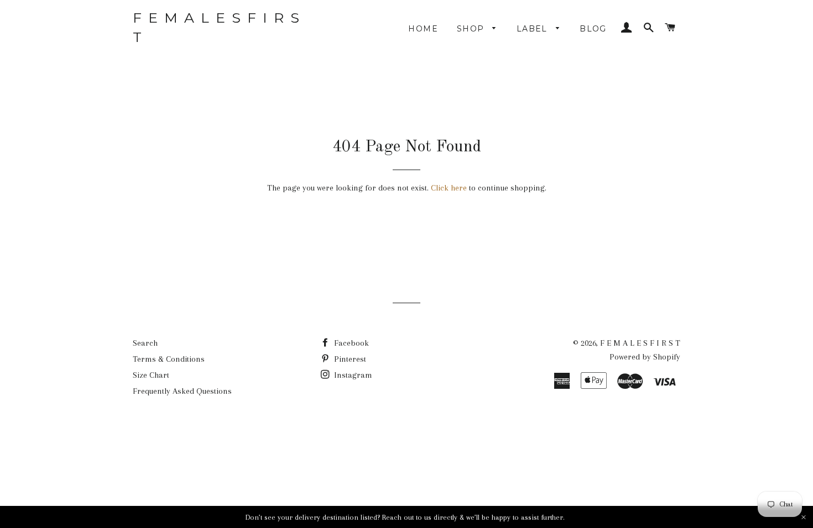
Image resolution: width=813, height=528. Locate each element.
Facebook (350, 343)
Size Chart (151, 375)
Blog (593, 29)
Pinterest (349, 359)
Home (423, 29)
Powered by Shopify (644, 357)
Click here (449, 188)
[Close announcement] (803, 517)
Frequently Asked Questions (182, 391)
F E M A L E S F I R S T (217, 27)
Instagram (352, 375)
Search (145, 343)
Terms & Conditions (169, 359)
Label (533, 29)
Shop (472, 29)
